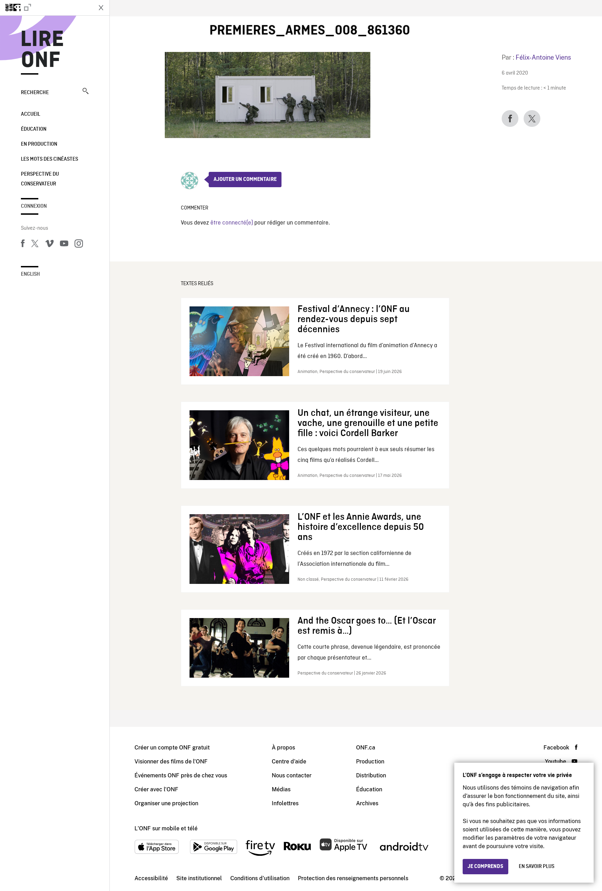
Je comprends (485, 866)
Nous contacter (291, 775)
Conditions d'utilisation (260, 878)
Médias (281, 789)
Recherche (35, 93)
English (30, 274)
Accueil (30, 114)
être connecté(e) (231, 223)
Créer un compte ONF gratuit (172, 747)
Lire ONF (42, 50)
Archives (367, 803)
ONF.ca (365, 747)
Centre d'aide (289, 761)
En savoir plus (536, 866)
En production (39, 144)
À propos (283, 747)
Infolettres (285, 803)
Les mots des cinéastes (49, 159)
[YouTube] (64, 245)
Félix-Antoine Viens (543, 57)
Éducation (33, 129)
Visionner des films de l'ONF (171, 761)
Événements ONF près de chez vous (180, 775)
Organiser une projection (166, 803)
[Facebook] (22, 245)
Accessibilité (151, 878)
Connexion (34, 206)
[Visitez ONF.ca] (46, 8)
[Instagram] (79, 245)
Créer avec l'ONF (156, 789)
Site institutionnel (199, 878)
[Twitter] (35, 245)
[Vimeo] (49, 245)
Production (370, 761)
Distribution (371, 775)
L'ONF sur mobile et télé (166, 828)
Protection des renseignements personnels (353, 878)
